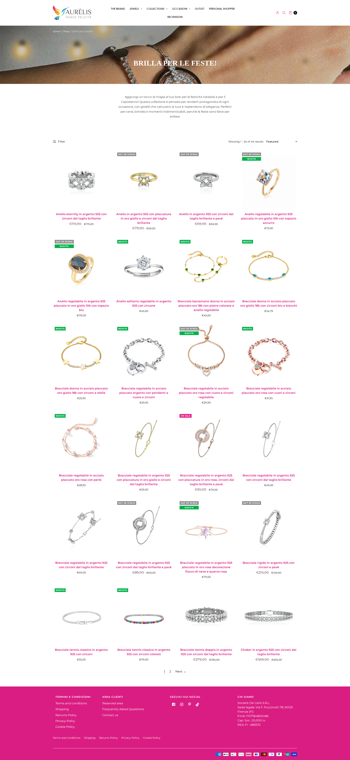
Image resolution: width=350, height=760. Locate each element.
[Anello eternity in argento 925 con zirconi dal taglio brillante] (81, 179)
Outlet (200, 9)
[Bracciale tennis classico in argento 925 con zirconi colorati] (143, 615)
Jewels (134, 9)
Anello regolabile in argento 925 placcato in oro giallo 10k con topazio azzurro (268, 218)
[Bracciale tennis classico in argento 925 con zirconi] (81, 615)
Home (56, 31)
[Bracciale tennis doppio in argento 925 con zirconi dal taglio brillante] (206, 615)
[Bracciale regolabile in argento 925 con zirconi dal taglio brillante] (268, 440)
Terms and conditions (71, 703)
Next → (180, 671)
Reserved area (112, 703)
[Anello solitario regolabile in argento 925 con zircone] (143, 266)
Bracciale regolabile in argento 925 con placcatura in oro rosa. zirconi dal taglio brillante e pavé (206, 480)
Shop (66, 31)
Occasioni (179, 9)
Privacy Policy (65, 721)
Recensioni (175, 17)
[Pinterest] (189, 704)
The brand (118, 9)
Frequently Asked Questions (123, 709)
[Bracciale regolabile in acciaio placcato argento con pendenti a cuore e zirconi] (143, 353)
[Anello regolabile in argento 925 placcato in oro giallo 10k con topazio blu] (81, 266)
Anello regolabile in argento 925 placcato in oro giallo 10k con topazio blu (81, 306)
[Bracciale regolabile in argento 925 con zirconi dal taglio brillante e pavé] (143, 527)
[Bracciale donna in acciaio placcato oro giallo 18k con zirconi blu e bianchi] (268, 266)
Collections (155, 9)
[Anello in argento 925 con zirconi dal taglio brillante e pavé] (206, 179)
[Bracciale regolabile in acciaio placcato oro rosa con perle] (81, 440)
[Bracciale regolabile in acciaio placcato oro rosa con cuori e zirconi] (268, 353)
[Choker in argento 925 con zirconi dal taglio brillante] (268, 615)
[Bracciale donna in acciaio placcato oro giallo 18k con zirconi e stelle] (81, 353)
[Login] (277, 13)
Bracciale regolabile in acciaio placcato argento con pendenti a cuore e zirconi (143, 393)
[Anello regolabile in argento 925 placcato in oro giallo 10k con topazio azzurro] (268, 179)
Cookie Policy (65, 727)
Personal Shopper (222, 9)
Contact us (110, 715)
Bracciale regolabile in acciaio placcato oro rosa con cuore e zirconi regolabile (206, 393)
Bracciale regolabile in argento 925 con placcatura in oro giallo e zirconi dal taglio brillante (144, 480)
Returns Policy (66, 715)
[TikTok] (197, 704)
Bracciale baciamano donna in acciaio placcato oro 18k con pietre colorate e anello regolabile (206, 306)
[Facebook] (173, 704)
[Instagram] (181, 704)
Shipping (62, 709)
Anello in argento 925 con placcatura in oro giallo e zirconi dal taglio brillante (143, 218)
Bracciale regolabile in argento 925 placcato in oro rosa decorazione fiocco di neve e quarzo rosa (206, 567)
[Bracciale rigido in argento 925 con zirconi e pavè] (268, 527)
